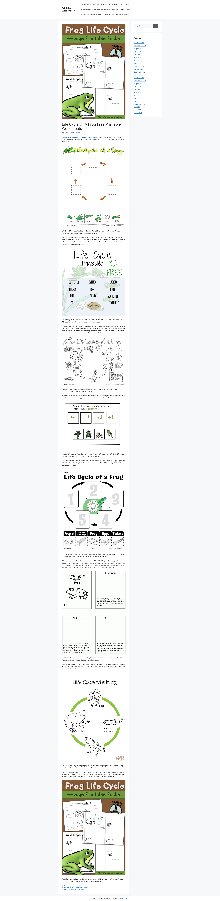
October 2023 (139, 43)
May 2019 (137, 110)
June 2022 (137, 89)
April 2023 (137, 60)
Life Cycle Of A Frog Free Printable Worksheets (79, 137)
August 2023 (138, 49)
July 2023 (137, 51)
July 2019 (137, 107)
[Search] (155, 26)
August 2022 (138, 84)
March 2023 (138, 63)
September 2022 (140, 81)
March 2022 (138, 98)
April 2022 (137, 95)
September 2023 (140, 46)
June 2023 (137, 54)
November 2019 (139, 104)
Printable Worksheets (68, 9)
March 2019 (138, 113)
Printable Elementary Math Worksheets (75, 889)
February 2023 (139, 66)
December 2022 (139, 72)
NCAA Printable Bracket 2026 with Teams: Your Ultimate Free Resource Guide (105, 14)
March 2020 (138, 101)
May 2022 (137, 92)
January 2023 (139, 69)
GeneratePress (122, 898)
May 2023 (137, 57)
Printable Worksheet (69, 886)
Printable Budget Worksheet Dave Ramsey (76, 887)
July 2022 (137, 86)
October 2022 (139, 78)
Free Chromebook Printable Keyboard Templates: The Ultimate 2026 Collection (105, 4)
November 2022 (139, 75)
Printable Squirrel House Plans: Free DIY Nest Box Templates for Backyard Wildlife (106, 9)
